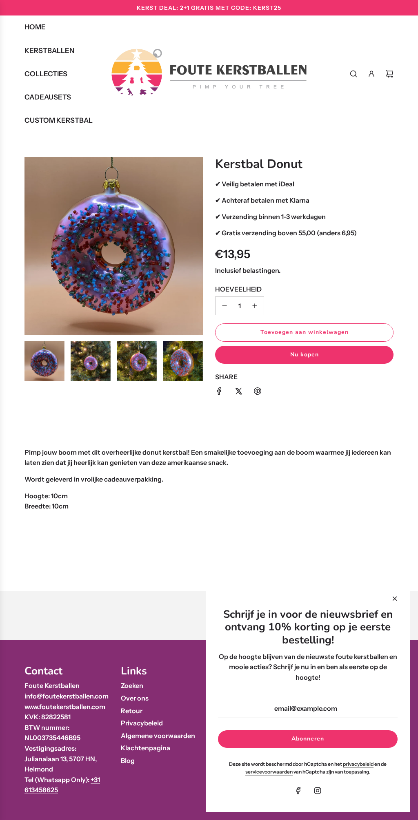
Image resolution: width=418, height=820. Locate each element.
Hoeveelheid (238, 289)
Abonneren (307, 739)
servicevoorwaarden (269, 772)
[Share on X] (238, 392)
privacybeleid (358, 764)
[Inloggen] (371, 74)
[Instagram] (318, 791)
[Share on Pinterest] (258, 392)
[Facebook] (298, 791)
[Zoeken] (353, 74)
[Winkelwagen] (389, 74)
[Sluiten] (395, 599)
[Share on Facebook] (219, 392)
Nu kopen (304, 354)
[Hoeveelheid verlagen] (224, 306)
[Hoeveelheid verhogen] (255, 306)
